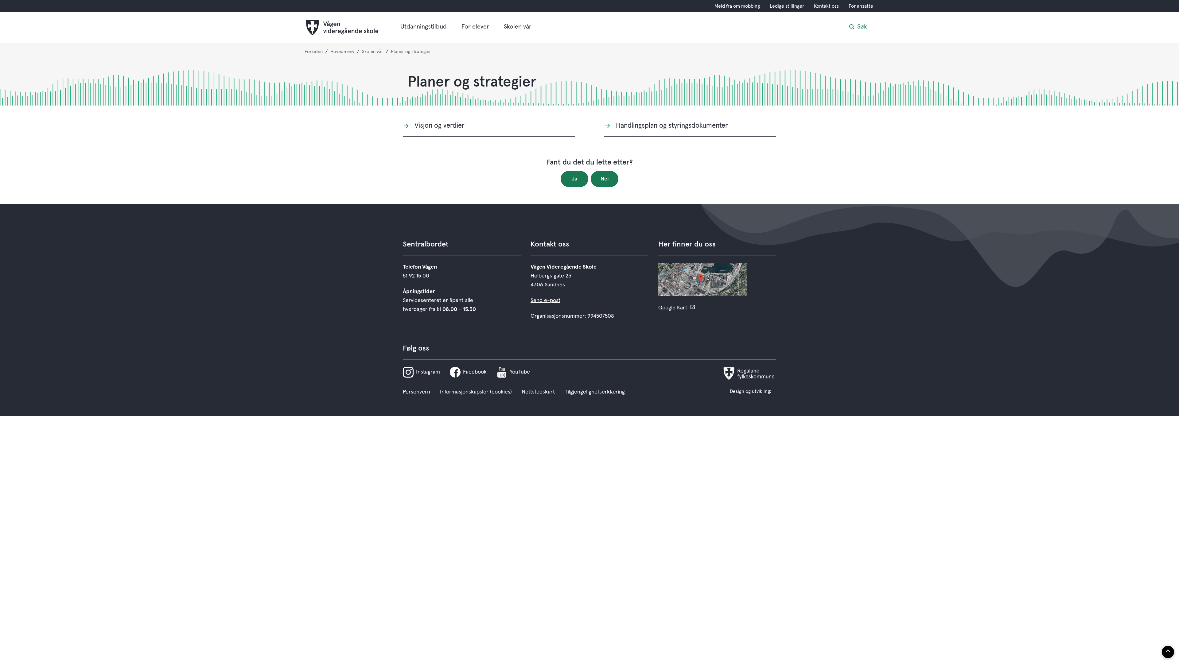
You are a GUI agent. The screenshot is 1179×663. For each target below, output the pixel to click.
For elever (475, 27)
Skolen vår (517, 27)
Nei (605, 179)
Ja (574, 179)
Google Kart (673, 308)
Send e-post (545, 300)
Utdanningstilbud (423, 27)
